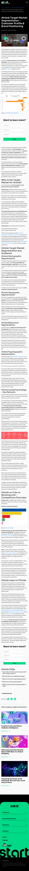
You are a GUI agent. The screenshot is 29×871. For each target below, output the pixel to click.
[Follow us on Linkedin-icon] (17, 806)
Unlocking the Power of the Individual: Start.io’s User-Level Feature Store (13, 780)
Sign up (5, 840)
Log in (4, 837)
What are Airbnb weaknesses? (12, 682)
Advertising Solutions (9, 818)
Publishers (5, 812)
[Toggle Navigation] (27, 2)
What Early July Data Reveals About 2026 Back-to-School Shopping (12, 751)
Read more (4, 731)
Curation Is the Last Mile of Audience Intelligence (11, 727)
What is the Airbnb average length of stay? (14, 685)
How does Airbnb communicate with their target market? (14, 672)
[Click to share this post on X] (8, 699)
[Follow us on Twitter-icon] (12, 806)
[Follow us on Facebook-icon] (14, 806)
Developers (17, 7)
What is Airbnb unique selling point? (14, 679)
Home (3, 7)
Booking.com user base (7, 535)
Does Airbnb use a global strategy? (13, 676)
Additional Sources (7, 693)
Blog (9, 7)
